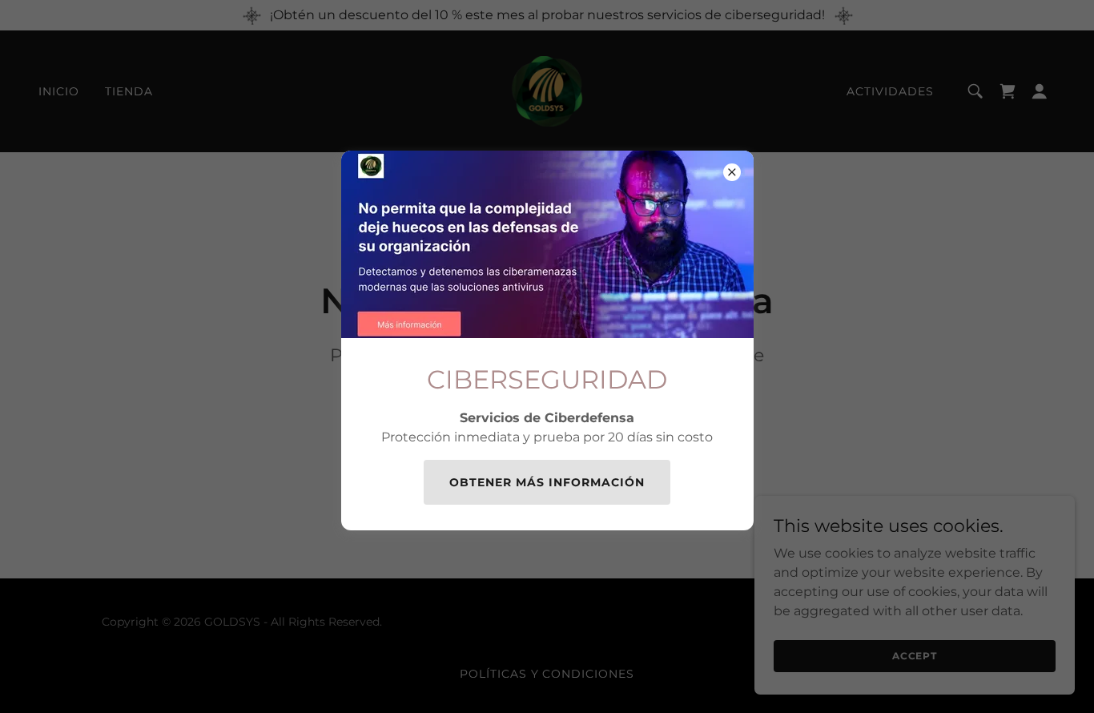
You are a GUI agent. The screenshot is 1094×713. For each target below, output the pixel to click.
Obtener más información (547, 482)
